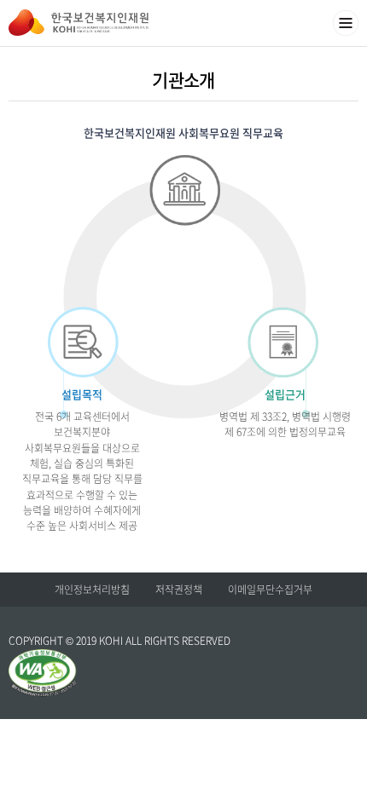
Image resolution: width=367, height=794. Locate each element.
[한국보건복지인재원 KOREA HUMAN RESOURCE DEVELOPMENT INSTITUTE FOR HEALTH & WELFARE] (79, 23)
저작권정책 (178, 589)
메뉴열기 (345, 23)
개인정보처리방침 (92, 589)
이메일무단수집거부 (270, 589)
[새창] (43, 657)
